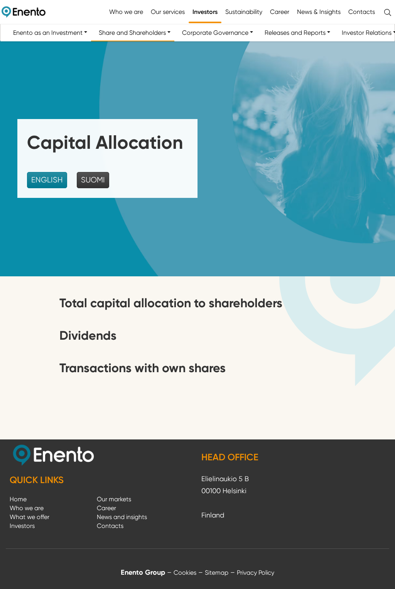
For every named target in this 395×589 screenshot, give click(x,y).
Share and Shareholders (132, 32)
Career (279, 11)
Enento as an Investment (48, 32)
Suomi (93, 179)
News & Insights (319, 11)
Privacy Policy (255, 572)
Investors (205, 11)
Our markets (114, 499)
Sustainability (243, 11)
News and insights (122, 517)
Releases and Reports (295, 32)
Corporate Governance (215, 32)
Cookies (185, 572)
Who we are (126, 11)
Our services (168, 11)
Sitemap (216, 572)
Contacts (361, 11)
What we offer (29, 517)
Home (18, 499)
